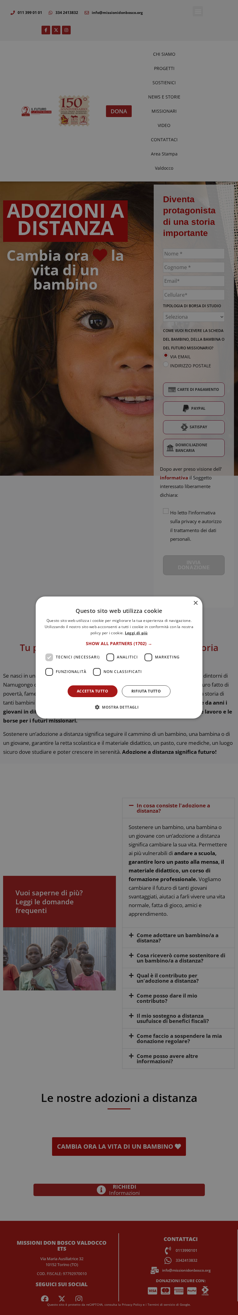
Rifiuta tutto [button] (146, 691)
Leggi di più (136, 633)
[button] (119, 643)
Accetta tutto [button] (92, 691)
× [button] (195, 603)
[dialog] (119, 657)
